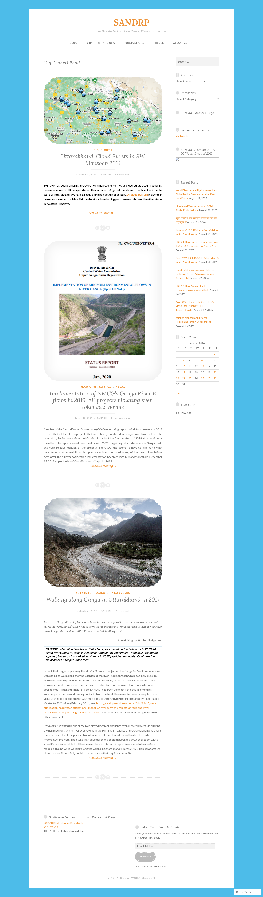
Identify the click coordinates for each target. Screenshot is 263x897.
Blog (73, 42)
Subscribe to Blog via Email (159, 827)
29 (215, 378)
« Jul (178, 393)
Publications (134, 42)
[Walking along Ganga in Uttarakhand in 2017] (103, 542)
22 (215, 372)
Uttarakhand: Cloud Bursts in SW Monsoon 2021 (103, 160)
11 (190, 366)
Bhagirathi (84, 593)
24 (183, 378)
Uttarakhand (120, 593)
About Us (180, 42)
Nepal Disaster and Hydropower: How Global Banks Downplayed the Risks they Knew (197, 194)
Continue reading (80, 213)
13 (202, 366)
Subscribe (145, 856)
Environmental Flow (96, 387)
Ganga (120, 387)
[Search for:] (198, 61)
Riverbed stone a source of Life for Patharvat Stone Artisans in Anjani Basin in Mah (195, 273)
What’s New (106, 42)
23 (177, 378)
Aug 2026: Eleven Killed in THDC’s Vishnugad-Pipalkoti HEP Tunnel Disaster (195, 305)
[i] (146, 194)
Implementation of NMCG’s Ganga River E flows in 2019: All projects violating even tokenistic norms (103, 400)
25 (190, 378)
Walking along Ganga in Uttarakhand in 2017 (102, 599)
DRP (89, 42)
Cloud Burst (103, 150)
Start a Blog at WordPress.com (131, 877)
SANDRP (131, 22)
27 (202, 378)
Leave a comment (121, 418)
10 (183, 366)
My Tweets (182, 136)
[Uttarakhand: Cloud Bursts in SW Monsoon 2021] (103, 110)
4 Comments (122, 174)
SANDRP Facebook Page (197, 113)
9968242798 (51, 826)
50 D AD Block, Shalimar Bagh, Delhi (63, 822)
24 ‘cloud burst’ (135, 194)
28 (208, 378)
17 (183, 372)
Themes (158, 42)
